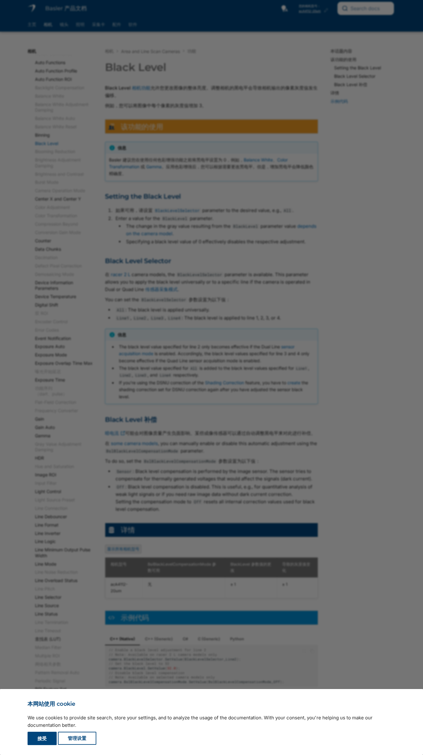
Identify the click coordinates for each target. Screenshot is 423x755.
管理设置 (77, 738)
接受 (42, 738)
